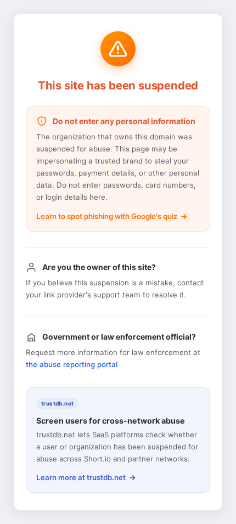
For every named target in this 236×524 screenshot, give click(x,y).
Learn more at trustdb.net (81, 477)
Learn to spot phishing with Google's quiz (106, 216)
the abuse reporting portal (71, 364)
